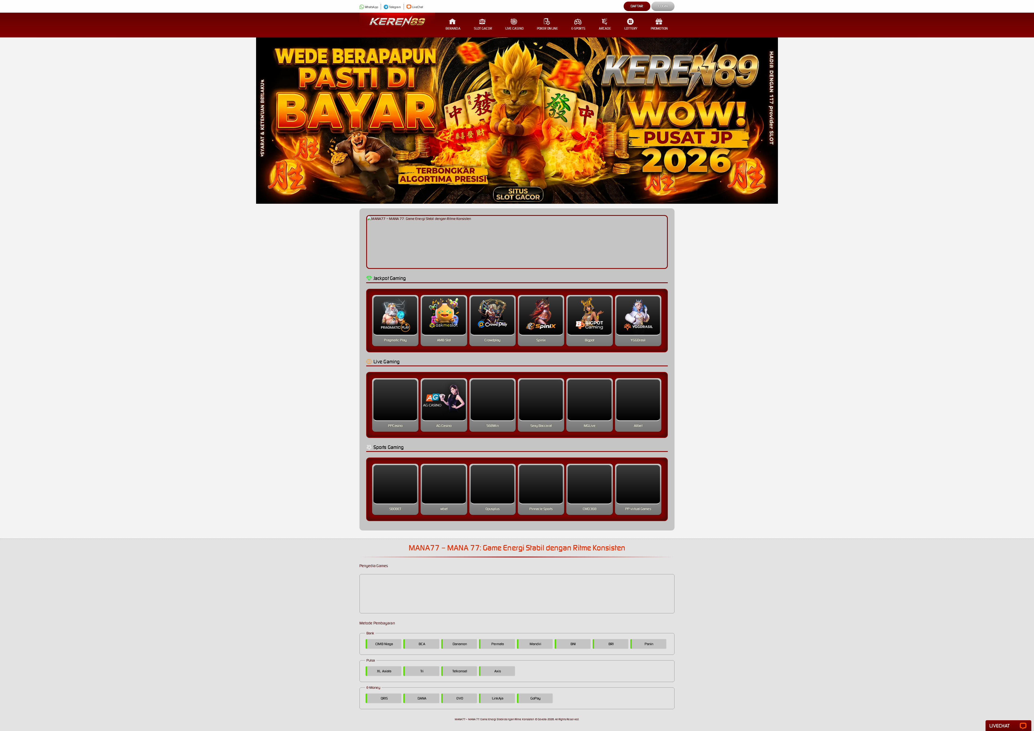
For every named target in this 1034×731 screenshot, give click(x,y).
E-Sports (578, 28)
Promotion (659, 28)
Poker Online (547, 28)
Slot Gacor (483, 28)
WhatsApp (371, 7)
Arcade (605, 28)
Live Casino (514, 28)
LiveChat (417, 7)
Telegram (395, 7)
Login (663, 6)
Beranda (453, 28)
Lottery (630, 28)
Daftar (637, 6)
